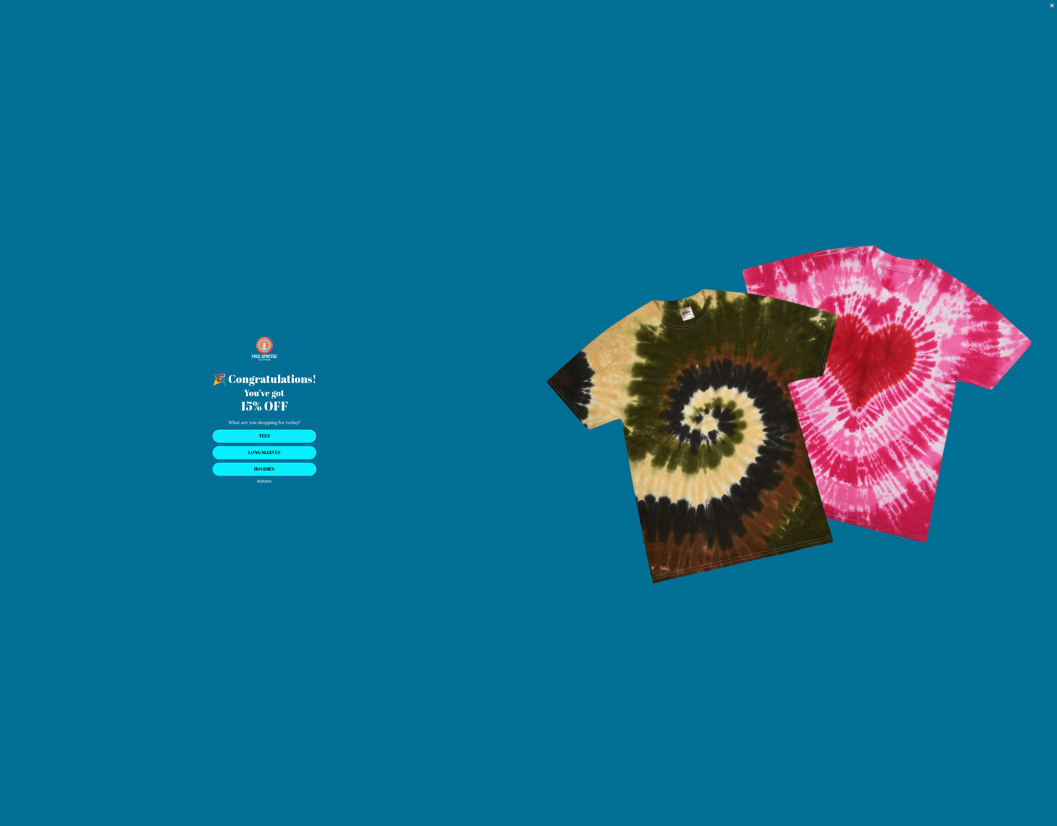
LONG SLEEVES (264, 452)
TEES (264, 436)
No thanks (264, 481)
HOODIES (264, 469)
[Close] (1052, 5)
